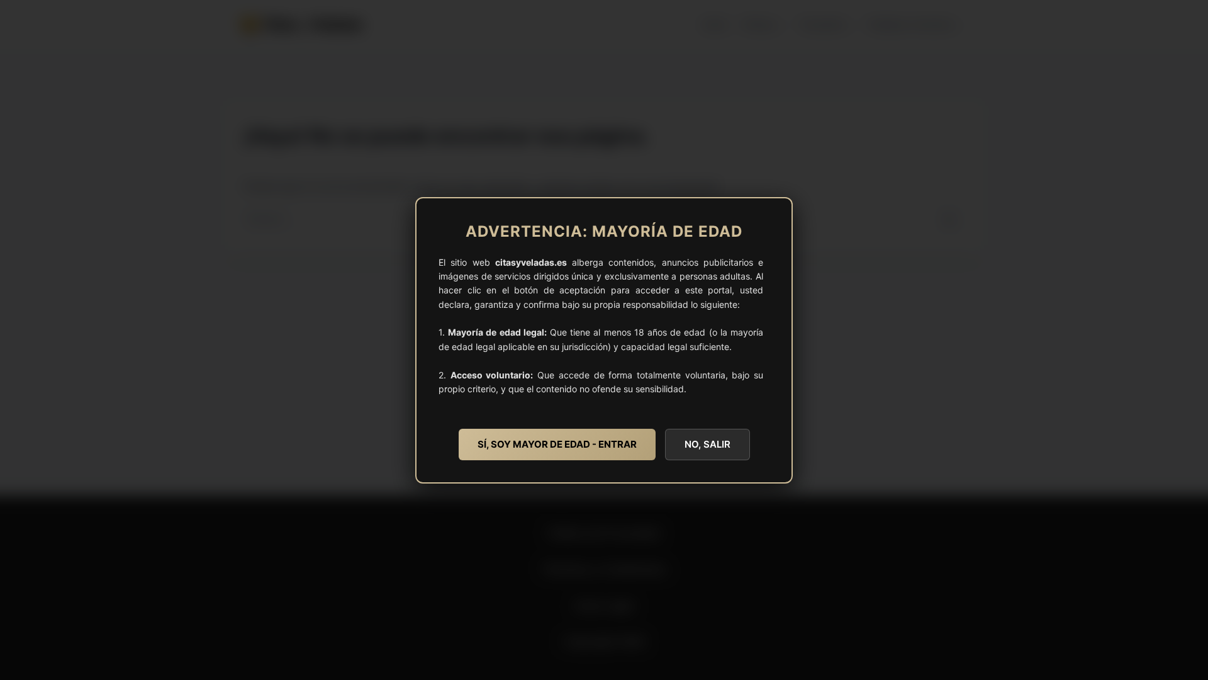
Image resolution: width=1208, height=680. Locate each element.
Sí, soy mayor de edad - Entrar (557, 444)
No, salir (707, 444)
